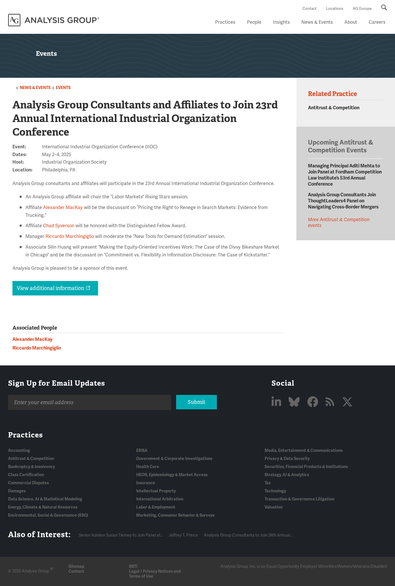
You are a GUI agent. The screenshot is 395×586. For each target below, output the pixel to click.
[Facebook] (313, 402)
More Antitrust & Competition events (339, 222)
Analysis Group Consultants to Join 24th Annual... (248, 535)
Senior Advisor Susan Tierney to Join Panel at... (121, 535)
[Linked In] (277, 402)
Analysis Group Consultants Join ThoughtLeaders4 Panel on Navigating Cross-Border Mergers (343, 201)
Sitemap (76, 566)
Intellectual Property (156, 491)
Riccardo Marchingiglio (69, 236)
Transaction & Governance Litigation (299, 499)
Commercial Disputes (28, 482)
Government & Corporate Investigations (174, 458)
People (254, 22)
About (350, 22)
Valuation (274, 507)
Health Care (147, 466)
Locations (334, 8)
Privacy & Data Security (287, 458)
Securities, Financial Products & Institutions (306, 466)
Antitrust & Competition (333, 108)
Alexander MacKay (63, 207)
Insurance (145, 482)
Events (63, 87)
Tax (268, 482)
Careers (377, 22)
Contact (309, 8)
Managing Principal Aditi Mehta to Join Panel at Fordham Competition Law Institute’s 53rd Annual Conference (345, 175)
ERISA (141, 450)
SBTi (133, 566)
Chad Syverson (58, 226)
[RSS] (331, 402)
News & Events (317, 22)
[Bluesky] (295, 402)
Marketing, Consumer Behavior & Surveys (175, 515)
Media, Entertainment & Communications (304, 450)
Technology (275, 491)
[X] (347, 402)
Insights (281, 22)
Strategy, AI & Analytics (287, 474)
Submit (196, 402)
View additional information (50, 288)
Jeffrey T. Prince (183, 535)
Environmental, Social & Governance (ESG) (48, 515)
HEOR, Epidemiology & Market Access (172, 474)
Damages (17, 491)
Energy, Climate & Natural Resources (42, 507)
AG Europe (362, 8)
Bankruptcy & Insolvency (31, 466)
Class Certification (26, 474)
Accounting (19, 450)
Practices (225, 22)
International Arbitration (159, 499)
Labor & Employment (155, 507)
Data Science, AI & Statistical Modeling (45, 499)
